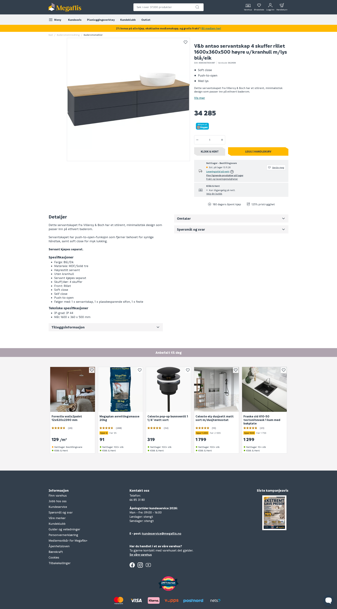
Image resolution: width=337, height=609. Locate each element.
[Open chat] (328, 600)
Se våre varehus (141, 554)
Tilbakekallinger (60, 563)
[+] (222, 140)
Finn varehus (58, 495)
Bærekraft (56, 552)
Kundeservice (58, 507)
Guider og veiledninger (64, 529)
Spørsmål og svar (61, 512)
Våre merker (57, 518)
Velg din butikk (214, 193)
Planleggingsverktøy (101, 19)
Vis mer (199, 98)
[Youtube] (148, 565)
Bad (51, 34)
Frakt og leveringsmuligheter (222, 178)
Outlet (145, 19)
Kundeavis (74, 19)
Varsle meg (278, 167)
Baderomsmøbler (93, 34)
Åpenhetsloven (59, 546)
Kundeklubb (128, 19)
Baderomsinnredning (68, 34)
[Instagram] (140, 565)
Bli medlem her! (211, 28)
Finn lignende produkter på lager (224, 175)
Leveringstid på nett (217, 171)
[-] (197, 140)
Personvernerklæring (63, 535)
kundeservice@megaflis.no (161, 533)
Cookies (54, 557)
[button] (197, 7)
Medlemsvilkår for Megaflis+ (68, 540)
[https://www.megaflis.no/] (65, 7)
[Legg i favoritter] (185, 42)
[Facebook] (132, 565)
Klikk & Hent (210, 151)
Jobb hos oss (58, 501)
